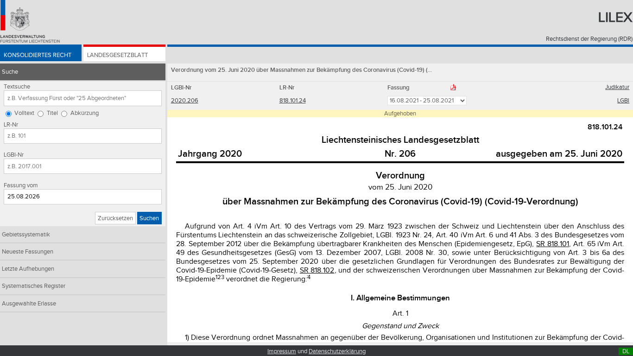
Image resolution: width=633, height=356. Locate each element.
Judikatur (617, 87)
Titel (52, 113)
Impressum (281, 351)
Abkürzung (84, 113)
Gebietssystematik (26, 234)
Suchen (149, 218)
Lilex (615, 17)
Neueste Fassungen (27, 251)
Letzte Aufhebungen (28, 269)
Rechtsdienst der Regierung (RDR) (589, 39)
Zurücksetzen (115, 218)
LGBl (623, 100)
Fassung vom (21, 185)
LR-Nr (11, 124)
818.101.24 (292, 100)
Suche (10, 72)
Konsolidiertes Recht (37, 55)
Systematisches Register (33, 286)
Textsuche (17, 86)
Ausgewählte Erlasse (29, 303)
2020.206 (184, 100)
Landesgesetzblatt (117, 55)
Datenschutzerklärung (337, 351)
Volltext (24, 113)
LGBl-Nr (14, 155)
